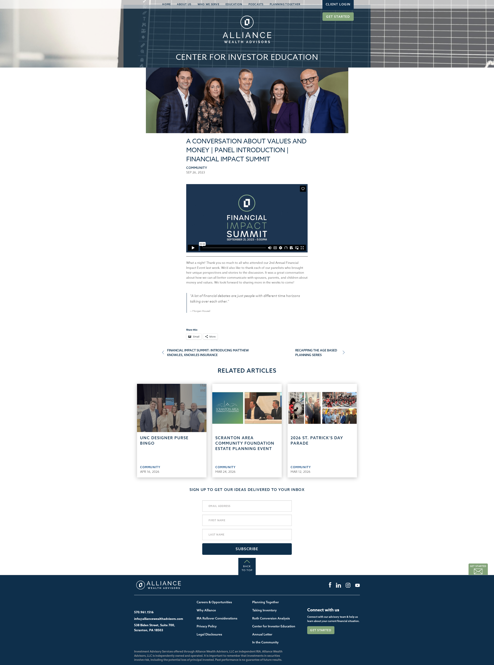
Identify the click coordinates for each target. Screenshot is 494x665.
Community (196, 168)
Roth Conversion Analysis (271, 618)
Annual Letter (262, 634)
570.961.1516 (144, 612)
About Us (184, 4)
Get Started (338, 17)
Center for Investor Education (273, 626)
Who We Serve (208, 4)
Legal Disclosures (209, 634)
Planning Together (285, 4)
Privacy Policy (207, 626)
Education (234, 4)
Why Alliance (206, 610)
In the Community (265, 642)
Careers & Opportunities (214, 602)
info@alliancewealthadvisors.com (158, 619)
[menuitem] (166, 4)
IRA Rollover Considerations (217, 618)
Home (166, 4)
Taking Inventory (264, 610)
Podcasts (256, 4)
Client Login (338, 4)
